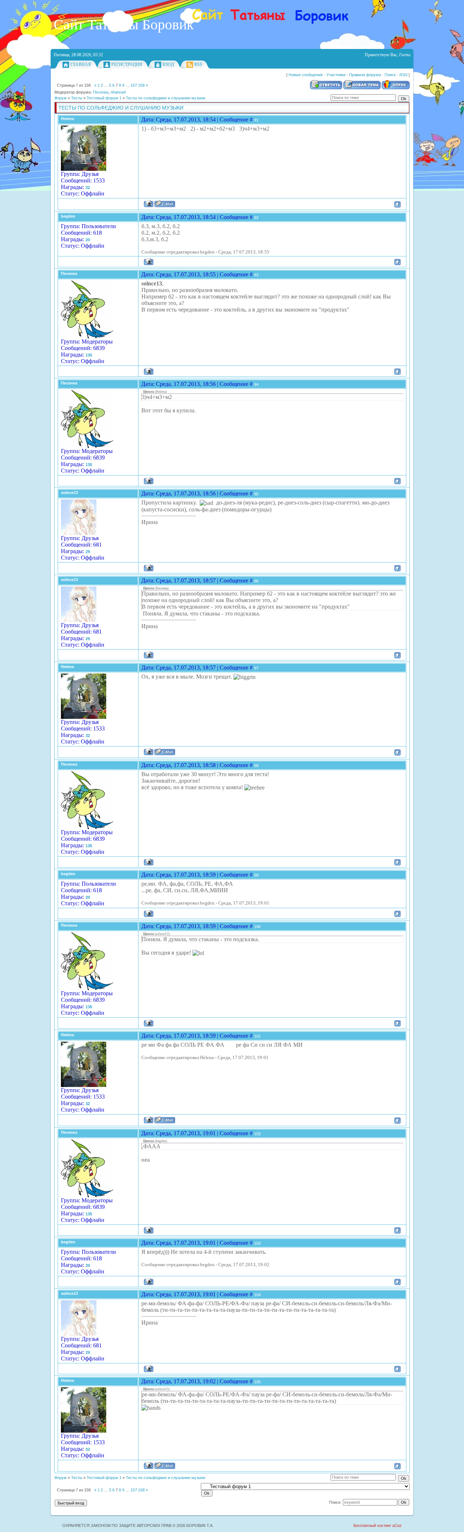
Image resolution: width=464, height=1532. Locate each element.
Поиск (390, 75)
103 (257, 1243)
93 (256, 275)
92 (256, 217)
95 (256, 494)
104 (257, 1295)
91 (256, 120)
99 (256, 875)
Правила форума (365, 75)
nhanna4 (118, 92)
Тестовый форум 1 (104, 98)
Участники (335, 75)
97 (256, 668)
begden (68, 216)
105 (257, 1382)
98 (256, 765)
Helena (67, 118)
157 (133, 85)
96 (256, 581)
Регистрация (126, 64)
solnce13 (69, 492)
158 (141, 85)
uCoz (397, 1525)
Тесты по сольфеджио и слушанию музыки (165, 98)
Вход (168, 64)
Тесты (76, 98)
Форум (60, 98)
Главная (80, 64)
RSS (198, 64)
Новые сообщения (306, 75)
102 (257, 1134)
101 (257, 1036)
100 (257, 926)
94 (256, 384)
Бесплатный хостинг (372, 1525)
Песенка (100, 92)
